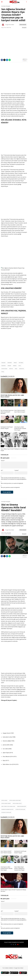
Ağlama (3, 362)
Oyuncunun (4, 368)
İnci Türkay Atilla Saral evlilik (8, 806)
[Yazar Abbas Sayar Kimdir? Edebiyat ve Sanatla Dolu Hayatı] (14, 439)
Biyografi (24, 27)
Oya (20, 365)
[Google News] (24, 60)
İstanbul (21, 362)
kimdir (9, 365)
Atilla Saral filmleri (6, 803)
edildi (15, 362)
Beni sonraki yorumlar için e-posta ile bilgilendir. (12, 483)
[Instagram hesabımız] (15, 944)
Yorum (3, 460)
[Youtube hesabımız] (17, 944)
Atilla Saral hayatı (17, 803)
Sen (16, 368)
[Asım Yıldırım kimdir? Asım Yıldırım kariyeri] (20, 404)
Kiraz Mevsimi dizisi (22, 806)
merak (15, 365)
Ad (2, 470)
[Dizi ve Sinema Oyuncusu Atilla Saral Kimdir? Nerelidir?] (7, 404)
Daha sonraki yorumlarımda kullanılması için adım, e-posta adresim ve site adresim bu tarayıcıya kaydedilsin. (14, 478)
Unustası (22, 368)
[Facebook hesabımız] (11, 944)
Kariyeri (4, 365)
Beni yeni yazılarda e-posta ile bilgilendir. (10, 487)
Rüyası (11, 368)
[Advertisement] (14, 78)
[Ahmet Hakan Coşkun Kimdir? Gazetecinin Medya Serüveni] (14, 880)
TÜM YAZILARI (23, 24)
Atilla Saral (4, 800)
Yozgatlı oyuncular (6, 812)
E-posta (17, 470)
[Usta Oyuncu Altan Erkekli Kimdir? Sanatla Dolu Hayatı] (20, 420)
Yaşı (3, 371)
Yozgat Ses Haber (9, 24)
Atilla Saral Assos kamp (15, 800)
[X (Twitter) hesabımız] (13, 944)
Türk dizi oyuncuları (20, 809)
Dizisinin (10, 362)
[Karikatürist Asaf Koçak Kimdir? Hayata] (7, 420)
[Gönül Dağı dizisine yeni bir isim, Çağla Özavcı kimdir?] (14, 385)
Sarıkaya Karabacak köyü (7, 809)
